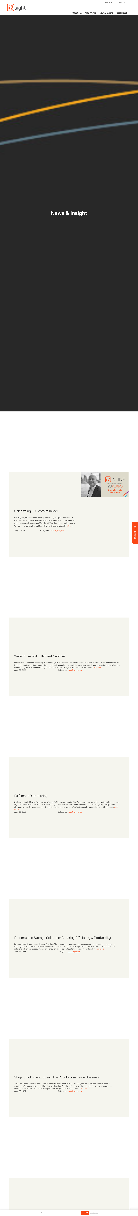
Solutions (77, 13)
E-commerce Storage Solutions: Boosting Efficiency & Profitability (62, 938)
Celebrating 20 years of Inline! (36, 511)
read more (69, 526)
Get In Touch (121, 13)
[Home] (23, 7)
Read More (94, 1213)
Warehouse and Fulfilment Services (40, 656)
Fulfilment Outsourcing (30, 796)
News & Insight (106, 13)
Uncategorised (74, 952)
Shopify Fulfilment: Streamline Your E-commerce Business (56, 1077)
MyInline (122, 2)
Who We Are (90, 13)
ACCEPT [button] (85, 1213)
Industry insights (57, 530)
